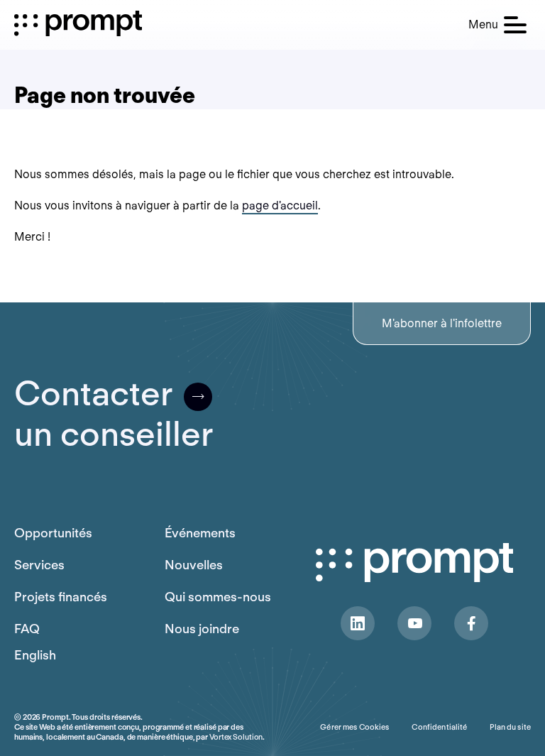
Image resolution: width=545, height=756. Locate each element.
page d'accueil (280, 205)
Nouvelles (194, 564)
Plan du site (510, 727)
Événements (200, 532)
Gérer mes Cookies (354, 727)
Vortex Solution (236, 737)
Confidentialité (439, 727)
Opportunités (53, 532)
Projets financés (60, 596)
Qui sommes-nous (218, 596)
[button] (497, 25)
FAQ (27, 628)
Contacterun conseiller (113, 413)
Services (39, 564)
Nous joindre (202, 628)
